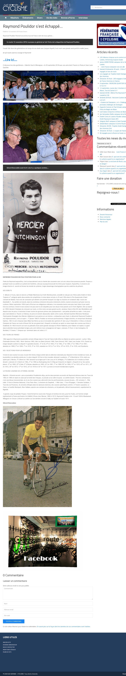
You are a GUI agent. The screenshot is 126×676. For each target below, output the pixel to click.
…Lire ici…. (10, 59)
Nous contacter (105, 217)
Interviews (83, 17)
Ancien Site (7, 642)
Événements (28, 17)
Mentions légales (105, 219)
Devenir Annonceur (106, 214)
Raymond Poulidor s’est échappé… (33, 26)
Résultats (15, 17)
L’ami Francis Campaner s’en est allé (112, 67)
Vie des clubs (51, 17)
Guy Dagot (103, 171)
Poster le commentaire (13, 621)
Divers (39, 17)
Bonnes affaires (68, 17)
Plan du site (104, 221)
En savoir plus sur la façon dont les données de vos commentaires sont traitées (63, 626)
